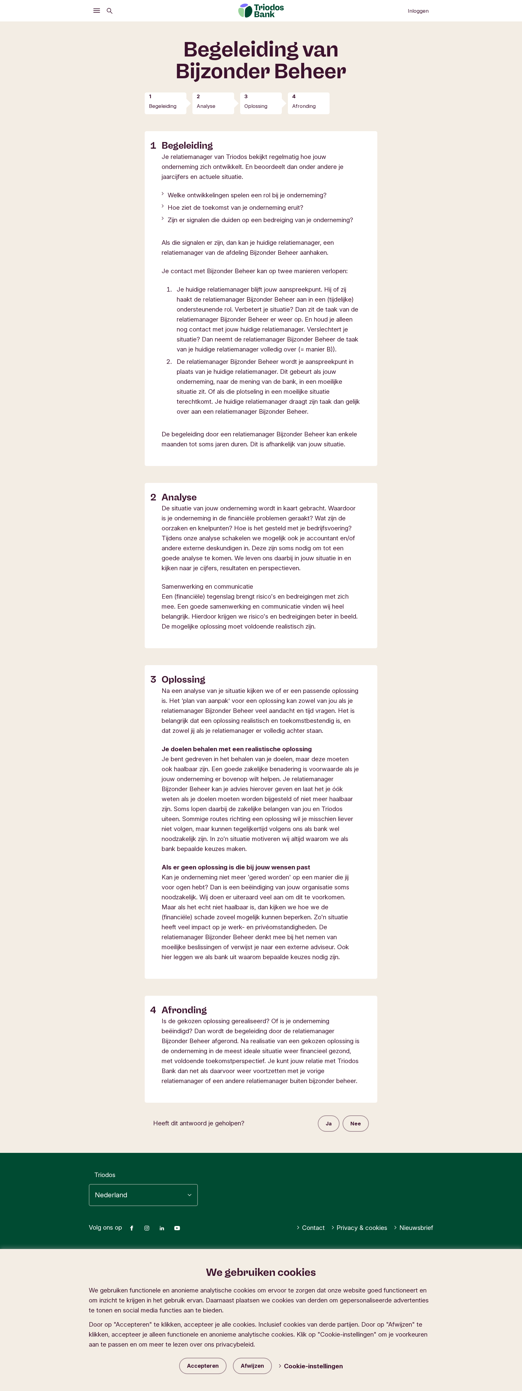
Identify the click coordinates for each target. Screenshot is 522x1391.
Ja (329, 1124)
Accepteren (203, 1366)
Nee (355, 1124)
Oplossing (255, 106)
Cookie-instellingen (313, 1366)
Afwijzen (252, 1366)
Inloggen (418, 11)
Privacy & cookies (362, 1227)
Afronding (304, 106)
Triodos (104, 1175)
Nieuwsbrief (416, 1227)
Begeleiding (162, 106)
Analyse (206, 106)
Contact (313, 1227)
